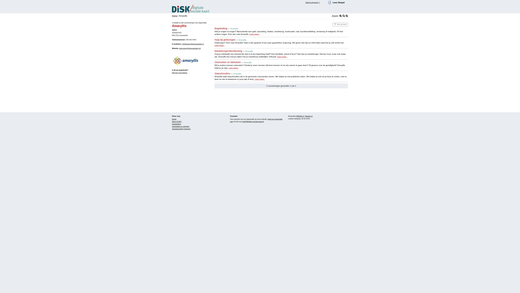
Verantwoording (178, 129)
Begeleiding (220, 28)
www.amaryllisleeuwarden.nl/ (190, 48)
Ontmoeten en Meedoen (227, 62)
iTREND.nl (300, 116)
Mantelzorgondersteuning (228, 51)
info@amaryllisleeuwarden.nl (193, 44)
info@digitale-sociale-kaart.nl (253, 122)
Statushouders (222, 73)
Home (174, 16)
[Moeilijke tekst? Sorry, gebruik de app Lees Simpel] (336, 2)
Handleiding (176, 124)
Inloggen (187, 129)
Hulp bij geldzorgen (224, 39)
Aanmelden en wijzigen (180, 127)
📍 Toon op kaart (340, 24)
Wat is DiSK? (177, 122)
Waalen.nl (309, 116)
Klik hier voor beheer (179, 73)
